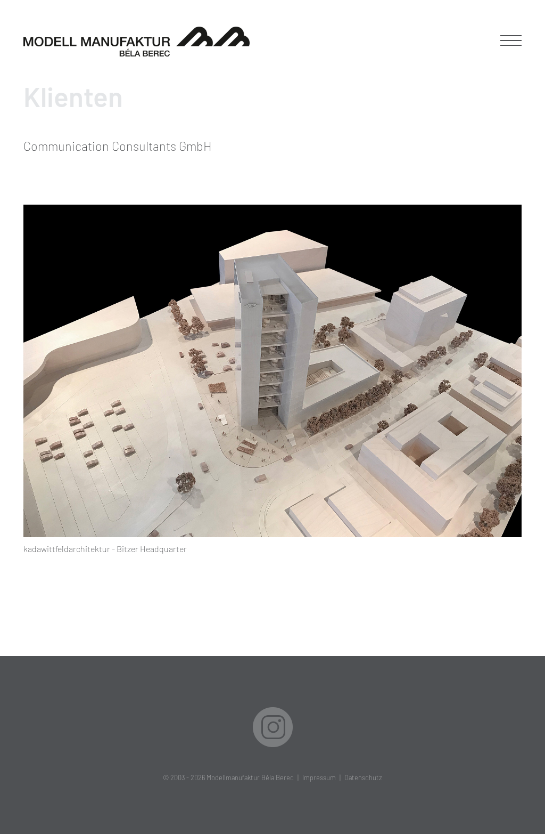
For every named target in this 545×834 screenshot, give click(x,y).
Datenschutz (363, 777)
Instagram (273, 727)
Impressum (319, 777)
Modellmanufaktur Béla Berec (250, 777)
